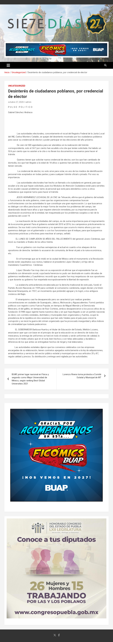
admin (28, 102)
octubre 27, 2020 (16, 102)
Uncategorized (16, 86)
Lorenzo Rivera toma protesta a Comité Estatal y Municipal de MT (82, 376)
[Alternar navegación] (8, 65)
